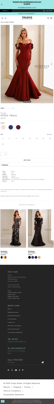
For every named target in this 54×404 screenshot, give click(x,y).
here (40, 402)
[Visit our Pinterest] (22, 370)
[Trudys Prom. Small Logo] (6, 10)
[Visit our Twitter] (12, 370)
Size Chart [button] (49, 134)
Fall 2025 (11, 22)
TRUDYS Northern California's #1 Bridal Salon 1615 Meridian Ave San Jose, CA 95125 (17, 278)
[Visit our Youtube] (16, 370)
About (9, 309)
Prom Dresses (12, 319)
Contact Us (11, 322)
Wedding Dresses (13, 312)
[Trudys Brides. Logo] (27, 18)
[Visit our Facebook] (19, 370)
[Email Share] (13, 108)
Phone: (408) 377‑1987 (13, 285)
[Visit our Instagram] (8, 370)
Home (2, 22)
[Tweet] (8, 108)
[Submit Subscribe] (42, 363)
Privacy (27, 387)
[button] (51, 18)
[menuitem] (6, 10)
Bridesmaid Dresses (14, 315)
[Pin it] (11, 108)
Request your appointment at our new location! (27, 3)
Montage (6, 22)
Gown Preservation (14, 329)
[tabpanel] (27, 64)
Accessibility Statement (15, 332)
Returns (6, 387)
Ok (3, 401)
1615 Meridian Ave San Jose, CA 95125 (27, 7)
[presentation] (13, 228)
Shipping (17, 387)
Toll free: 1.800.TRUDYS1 (14, 287)
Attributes (5, 165)
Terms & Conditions (12, 391)
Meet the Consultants (14, 325)
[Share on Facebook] (6, 108)
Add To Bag (27, 160)
